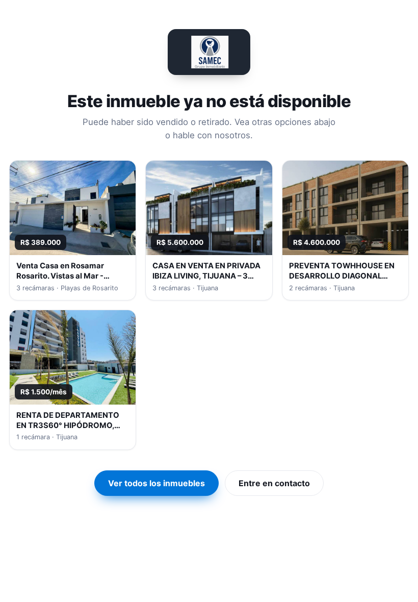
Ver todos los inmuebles (156, 483)
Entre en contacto (274, 483)
